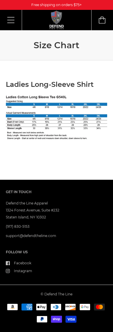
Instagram (23, 271)
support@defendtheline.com (31, 236)
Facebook (22, 263)
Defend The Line (58, 294)
